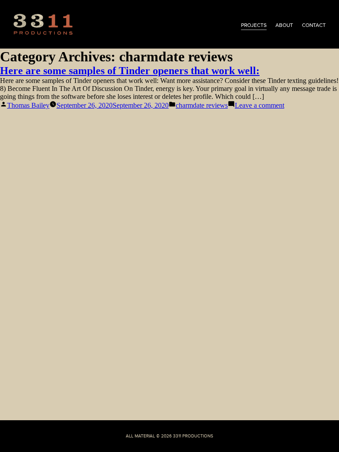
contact (314, 25)
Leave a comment (259, 105)
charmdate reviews (202, 105)
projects (254, 25)
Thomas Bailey (28, 105)
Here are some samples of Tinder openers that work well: (130, 70)
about (284, 25)
